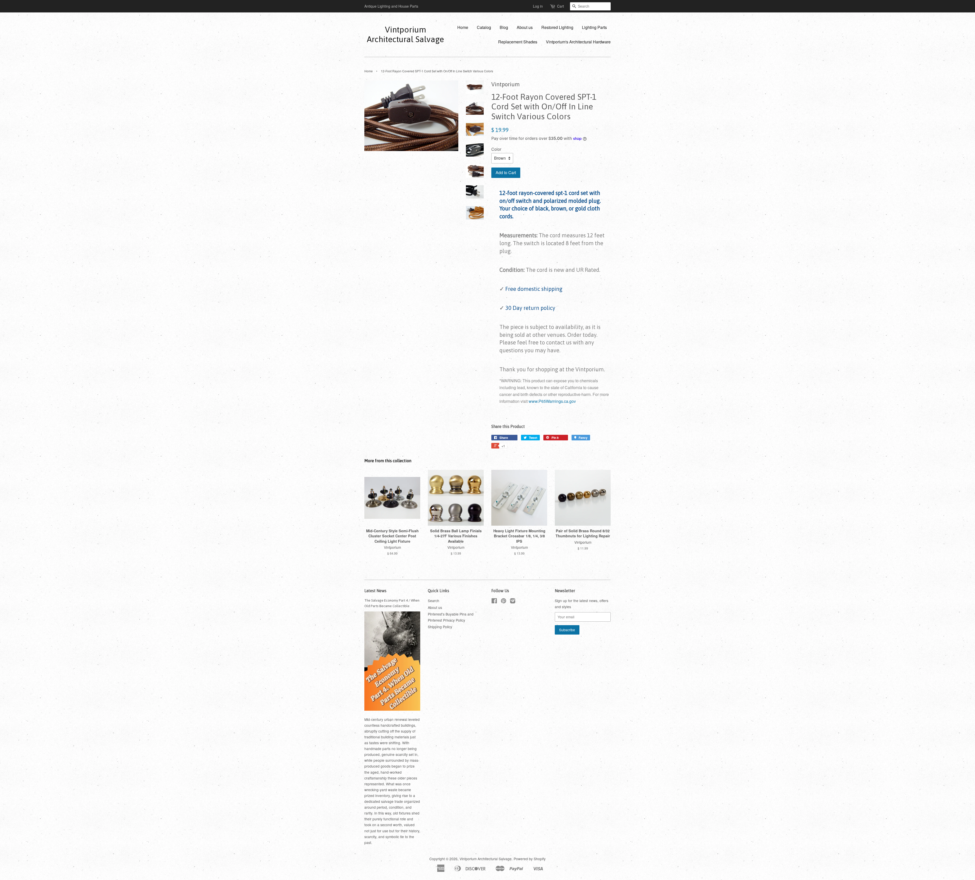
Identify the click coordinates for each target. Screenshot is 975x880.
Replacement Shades (517, 42)
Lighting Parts (594, 27)
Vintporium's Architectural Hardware (578, 42)
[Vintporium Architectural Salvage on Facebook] (494, 601)
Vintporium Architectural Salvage (405, 34)
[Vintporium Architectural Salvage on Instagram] (512, 601)
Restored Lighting (557, 27)
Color (496, 149)
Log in (538, 6)
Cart (560, 6)
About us (525, 27)
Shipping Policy (440, 626)
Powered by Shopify (530, 858)
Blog (504, 27)
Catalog (484, 27)
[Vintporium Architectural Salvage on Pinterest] (503, 601)
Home (462, 27)
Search (433, 600)
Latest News (375, 590)
